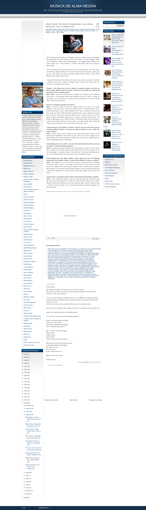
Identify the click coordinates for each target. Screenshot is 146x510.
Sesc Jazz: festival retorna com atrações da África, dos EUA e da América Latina (117, 109)
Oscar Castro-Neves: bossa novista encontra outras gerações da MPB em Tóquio (71, 271)
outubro (28, 411)
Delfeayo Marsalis (29, 205)
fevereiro (28, 490)
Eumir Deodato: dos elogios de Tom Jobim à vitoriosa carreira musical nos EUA (117, 62)
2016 (25, 384)
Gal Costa (26, 310)
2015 (25, 387)
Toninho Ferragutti (29, 224)
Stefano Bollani (28, 184)
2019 (25, 375)
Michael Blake (28, 218)
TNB (50, 508)
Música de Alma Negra (73, 6)
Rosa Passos (27, 286)
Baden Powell (57, 29)
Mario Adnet (27, 326)
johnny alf (72, 29)
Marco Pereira (28, 216)
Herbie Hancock (28, 234)
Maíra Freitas (27, 308)
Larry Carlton (27, 221)
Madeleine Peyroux (29, 166)
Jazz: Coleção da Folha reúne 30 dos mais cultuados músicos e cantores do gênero (117, 74)
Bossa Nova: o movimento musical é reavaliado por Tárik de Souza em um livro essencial (117, 97)
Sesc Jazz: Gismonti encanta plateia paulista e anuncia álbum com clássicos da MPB (73, 255)
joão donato (65, 29)
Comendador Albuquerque (112, 167)
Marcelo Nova (28, 331)
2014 (25, 391)
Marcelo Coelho (28, 176)
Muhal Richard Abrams (30, 248)
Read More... (96, 238)
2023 (25, 363)
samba (87, 30)
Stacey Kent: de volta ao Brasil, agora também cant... (32, 459)
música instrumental (57, 30)
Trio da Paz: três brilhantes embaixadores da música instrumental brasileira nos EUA (72, 263)
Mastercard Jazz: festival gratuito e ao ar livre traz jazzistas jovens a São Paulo (71, 260)
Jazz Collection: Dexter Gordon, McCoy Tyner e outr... (33, 431)
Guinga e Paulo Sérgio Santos (32, 316)
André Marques (28, 239)
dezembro (29, 405)
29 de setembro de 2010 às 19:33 (89, 362)
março (28, 487)
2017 (25, 381)
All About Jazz (109, 159)
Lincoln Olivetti (28, 291)
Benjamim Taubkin (29, 297)
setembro (29, 414)
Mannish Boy (109, 181)
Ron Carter (27, 289)
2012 (25, 397)
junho (27, 478)
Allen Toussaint (28, 253)
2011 (25, 400)
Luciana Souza (28, 160)
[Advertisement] (32, 50)
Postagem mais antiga (95, 400)
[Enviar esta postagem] (53, 238)
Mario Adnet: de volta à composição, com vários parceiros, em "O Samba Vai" (69, 25)
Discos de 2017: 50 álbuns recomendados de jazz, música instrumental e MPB (117, 50)
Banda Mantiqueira (29, 202)
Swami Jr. (26, 294)
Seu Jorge (26, 299)
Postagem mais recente (51, 400)
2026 (25, 354)
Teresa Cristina (28, 313)
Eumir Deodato (28, 256)
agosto (28, 472)
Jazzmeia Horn (28, 163)
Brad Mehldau (28, 264)
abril (27, 484)
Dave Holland (27, 275)
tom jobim (92, 30)
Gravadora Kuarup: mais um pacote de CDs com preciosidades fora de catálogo (71, 268)
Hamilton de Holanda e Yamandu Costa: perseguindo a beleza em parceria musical (72, 274)
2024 (25, 360)
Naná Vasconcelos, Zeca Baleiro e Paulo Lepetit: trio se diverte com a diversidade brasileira (74, 249)
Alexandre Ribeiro (29, 208)
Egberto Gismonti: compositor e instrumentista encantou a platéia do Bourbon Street (72, 265)
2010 (25, 403)
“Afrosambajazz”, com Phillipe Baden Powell (81, 61)
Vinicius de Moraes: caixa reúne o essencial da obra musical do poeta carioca (70, 269)
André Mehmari (28, 280)
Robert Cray (27, 168)
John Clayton (27, 278)
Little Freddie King (29, 245)
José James (27, 242)
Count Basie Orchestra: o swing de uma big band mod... (32, 443)
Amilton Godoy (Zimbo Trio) (32, 342)
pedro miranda (80, 30)
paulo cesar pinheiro (69, 30)
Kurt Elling (27, 210)
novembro (29, 408)
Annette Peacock (29, 199)
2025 (25, 357)
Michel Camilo (28, 227)
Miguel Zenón (27, 250)
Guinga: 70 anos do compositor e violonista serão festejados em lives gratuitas (71, 259)
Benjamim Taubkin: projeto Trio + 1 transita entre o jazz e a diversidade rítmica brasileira (73, 275)
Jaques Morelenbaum (30, 302)
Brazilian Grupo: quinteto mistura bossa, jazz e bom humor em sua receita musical (117, 134)
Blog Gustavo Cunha (111, 165)
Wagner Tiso (27, 337)
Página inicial (73, 400)
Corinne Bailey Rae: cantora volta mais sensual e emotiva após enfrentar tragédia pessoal (117, 85)
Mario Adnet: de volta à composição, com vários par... (33, 419)
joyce (77, 29)
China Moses (27, 213)
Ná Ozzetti (27, 334)
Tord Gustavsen (28, 305)
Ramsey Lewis (28, 237)
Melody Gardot (28, 323)
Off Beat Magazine (110, 186)
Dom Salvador (28, 187)
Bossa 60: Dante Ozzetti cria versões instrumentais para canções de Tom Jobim (71, 256)
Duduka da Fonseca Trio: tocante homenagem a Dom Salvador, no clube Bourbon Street (73, 253)
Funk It (107, 178)
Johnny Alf (88, 144)
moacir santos (91, 29)
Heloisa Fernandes (29, 197)
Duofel (25, 194)
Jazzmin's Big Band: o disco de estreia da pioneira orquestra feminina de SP (70, 252)
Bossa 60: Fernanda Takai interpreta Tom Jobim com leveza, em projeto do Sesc (71, 258)
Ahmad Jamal (28, 259)
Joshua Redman (28, 267)
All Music (107, 162)
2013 (25, 394)
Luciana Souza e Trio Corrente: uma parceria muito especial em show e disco (70, 250)
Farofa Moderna (109, 176)
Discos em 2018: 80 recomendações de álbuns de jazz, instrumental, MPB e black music (118, 38)
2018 (25, 378)
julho (27, 475)
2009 (25, 497)
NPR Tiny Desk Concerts (112, 184)
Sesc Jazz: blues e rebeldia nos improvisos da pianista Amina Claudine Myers (117, 146)
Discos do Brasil (110, 170)
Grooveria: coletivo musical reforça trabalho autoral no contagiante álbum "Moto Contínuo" (74, 266)
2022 (25, 366)
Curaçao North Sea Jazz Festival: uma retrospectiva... (32, 466)
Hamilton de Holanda (30, 261)
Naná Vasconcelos (29, 345)
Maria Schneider (28, 272)
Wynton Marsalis (28, 171)
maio (27, 481)
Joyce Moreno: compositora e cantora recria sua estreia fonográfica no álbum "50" (71, 262)
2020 (25, 372)
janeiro (28, 494)
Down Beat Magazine (111, 173)
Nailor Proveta (28, 329)
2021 (25, 369)
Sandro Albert (27, 269)
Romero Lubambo (29, 174)
